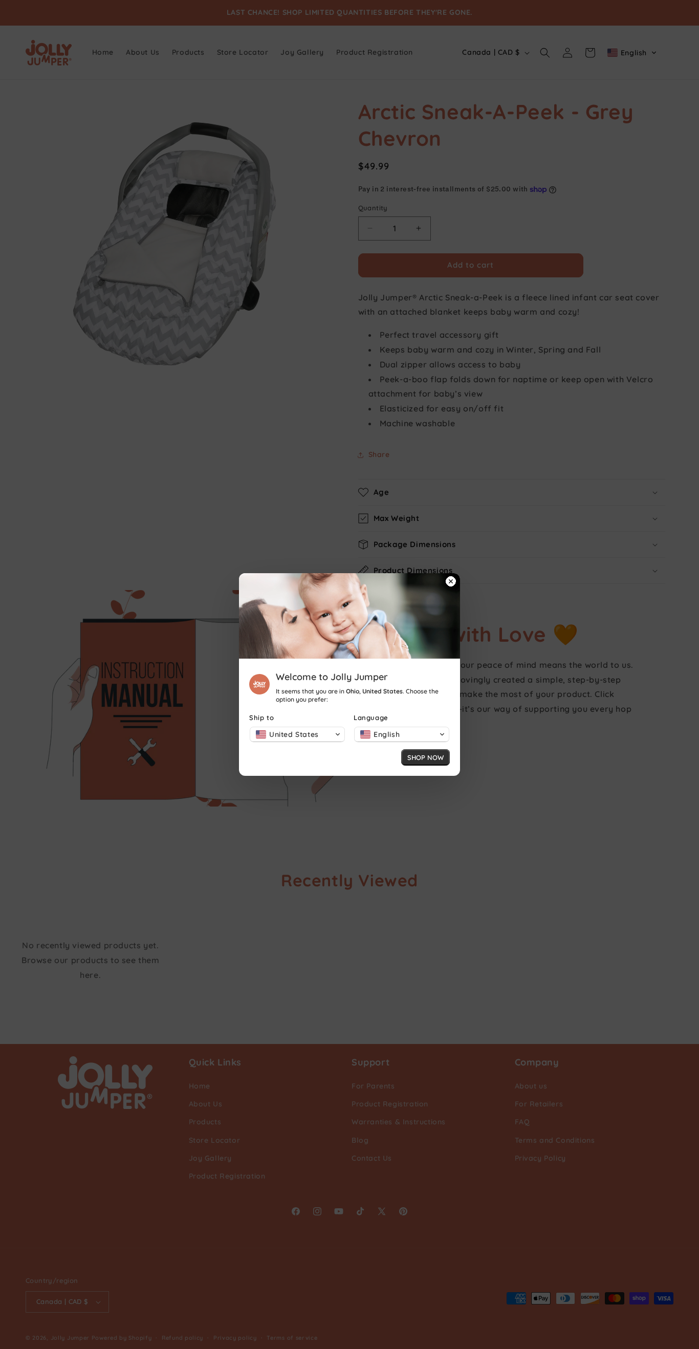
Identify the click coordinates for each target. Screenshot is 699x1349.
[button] (297, 734)
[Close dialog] (451, 582)
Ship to (261, 717)
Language (371, 717)
